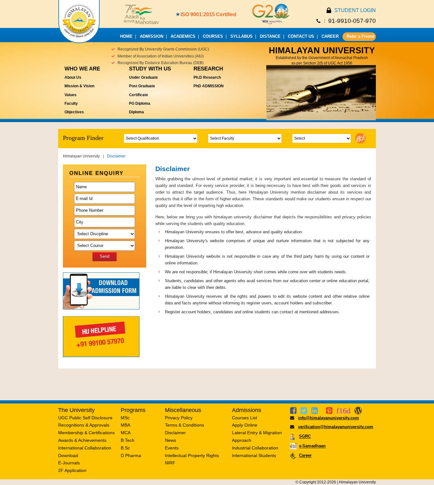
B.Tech (127, 440)
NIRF (170, 462)
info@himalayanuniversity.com (328, 417)
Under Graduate (143, 77)
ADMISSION (151, 36)
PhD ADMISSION (208, 86)
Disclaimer (175, 432)
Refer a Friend (360, 36)
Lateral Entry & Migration (257, 432)
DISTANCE (270, 36)
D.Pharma (131, 455)
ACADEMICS (183, 36)
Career (305, 455)
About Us (72, 77)
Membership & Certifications (86, 432)
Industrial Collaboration (255, 447)
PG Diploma (139, 103)
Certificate (138, 95)
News (170, 440)
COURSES (213, 36)
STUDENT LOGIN (355, 10)
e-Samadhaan (312, 446)
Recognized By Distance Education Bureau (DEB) (161, 63)
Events (172, 447)
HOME (126, 36)
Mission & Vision (79, 86)
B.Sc (125, 447)
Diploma (136, 112)
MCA (126, 432)
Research (208, 69)
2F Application (72, 470)
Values (70, 95)
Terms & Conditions (184, 425)
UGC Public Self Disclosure (85, 417)
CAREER (330, 36)
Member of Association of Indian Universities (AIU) (161, 56)
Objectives (74, 112)
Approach (241, 440)
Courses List (244, 417)
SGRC (305, 436)
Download (68, 455)
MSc (125, 417)
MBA (125, 425)
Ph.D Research (207, 77)
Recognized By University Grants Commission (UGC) (163, 49)
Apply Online (244, 425)
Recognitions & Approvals (83, 425)
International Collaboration (84, 447)
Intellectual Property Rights (192, 455)
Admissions (246, 410)
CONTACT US (301, 36)
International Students (254, 455)
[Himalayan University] (79, 41)
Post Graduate (142, 86)
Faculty (71, 103)
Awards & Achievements (82, 440)
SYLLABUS (241, 36)
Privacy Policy (179, 417)
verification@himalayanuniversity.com (335, 426)
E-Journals (69, 462)
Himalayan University (81, 156)
